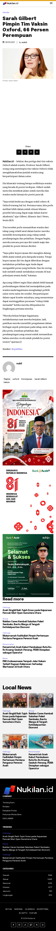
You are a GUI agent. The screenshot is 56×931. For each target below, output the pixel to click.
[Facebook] (19, 152)
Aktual (5, 619)
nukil (24, 42)
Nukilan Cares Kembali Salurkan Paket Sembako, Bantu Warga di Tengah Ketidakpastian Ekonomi (23, 624)
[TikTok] (25, 925)
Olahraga (6, 607)
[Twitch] (31, 925)
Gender (6, 12)
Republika (17, 349)
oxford (16, 379)
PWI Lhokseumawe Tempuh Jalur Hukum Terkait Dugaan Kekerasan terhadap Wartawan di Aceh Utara (24, 664)
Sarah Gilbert (41, 379)
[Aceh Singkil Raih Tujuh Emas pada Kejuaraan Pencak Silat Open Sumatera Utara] (15, 700)
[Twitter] (25, 152)
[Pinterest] (31, 152)
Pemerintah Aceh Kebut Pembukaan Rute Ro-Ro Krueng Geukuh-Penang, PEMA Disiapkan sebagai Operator (27, 650)
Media (5, 658)
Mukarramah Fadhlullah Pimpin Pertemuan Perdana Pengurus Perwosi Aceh (14, 760)
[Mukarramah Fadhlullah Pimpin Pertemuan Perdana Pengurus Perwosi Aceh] (15, 741)
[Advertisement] (28, 111)
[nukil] (9, 367)
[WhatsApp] (37, 152)
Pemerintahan (8, 644)
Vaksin (7, 382)
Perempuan (26, 379)
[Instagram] (19, 925)
